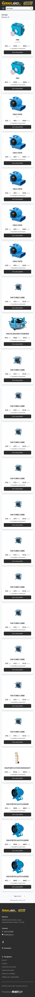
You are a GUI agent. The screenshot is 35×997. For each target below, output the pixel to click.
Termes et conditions (8, 973)
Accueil (4, 960)
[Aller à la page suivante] (25, 896)
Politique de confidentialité (10, 977)
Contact (4, 963)
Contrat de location (8, 970)
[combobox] (19, 8)
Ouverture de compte (9, 967)
